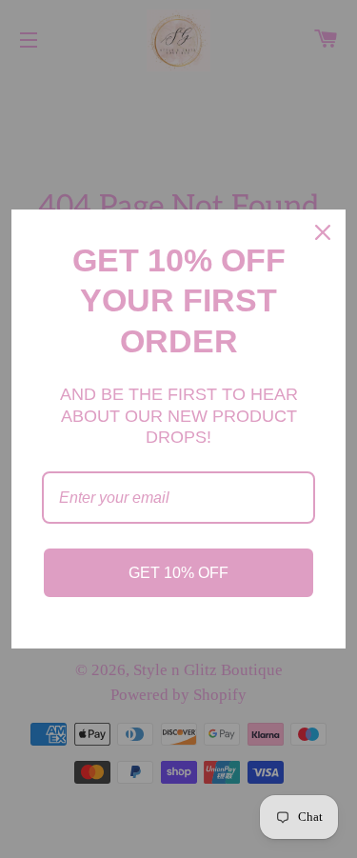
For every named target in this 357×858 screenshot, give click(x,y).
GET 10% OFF (178, 573)
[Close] (323, 232)
